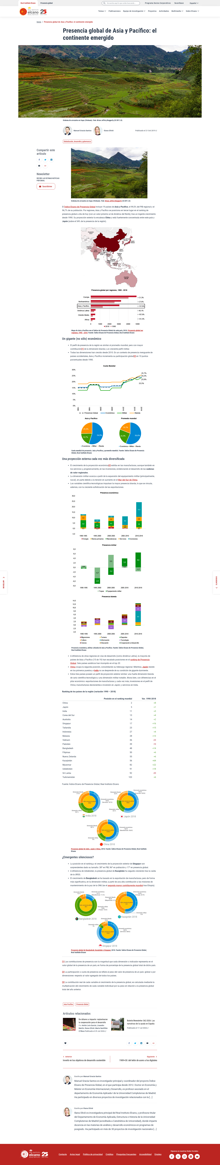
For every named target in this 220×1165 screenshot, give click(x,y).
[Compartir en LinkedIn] (51, 160)
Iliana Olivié (109, 131)
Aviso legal (75, 1154)
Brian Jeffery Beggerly (113, 201)
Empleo (158, 1154)
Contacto (63, 1154)
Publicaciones (115, 11)
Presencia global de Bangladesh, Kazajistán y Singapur (91, 950)
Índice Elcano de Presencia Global (79, 207)
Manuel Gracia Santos (82, 131)
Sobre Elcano (191, 11)
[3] (109, 465)
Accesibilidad (145, 1154)
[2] (135, 356)
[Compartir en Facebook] (39, 160)
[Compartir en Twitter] (45, 160)
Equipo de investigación (133, 11)
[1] (82, 349)
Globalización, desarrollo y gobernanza (77, 141)
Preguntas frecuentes (126, 1154)
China (72, 667)
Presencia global (46, 3)
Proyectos (152, 11)
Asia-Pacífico (68, 1004)
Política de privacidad (93, 1154)
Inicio (39, 22)
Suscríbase (179, 3)
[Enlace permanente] (45, 166)
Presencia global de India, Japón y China (85, 849)
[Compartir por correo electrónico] (39, 166)
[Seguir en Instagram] (184, 1157)
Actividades (164, 11)
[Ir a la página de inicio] (35, 10)
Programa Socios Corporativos (158, 3)
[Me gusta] (65, 1043)
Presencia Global (82, 1004)
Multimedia (176, 11)
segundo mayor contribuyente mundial (125, 885)
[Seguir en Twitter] (178, 1157)
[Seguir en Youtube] (197, 1157)
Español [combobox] (193, 3)
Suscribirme (47, 186)
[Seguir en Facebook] (171, 1157)
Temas (101, 11)
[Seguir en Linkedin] (190, 1157)
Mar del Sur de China (127, 480)
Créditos (109, 1154)
